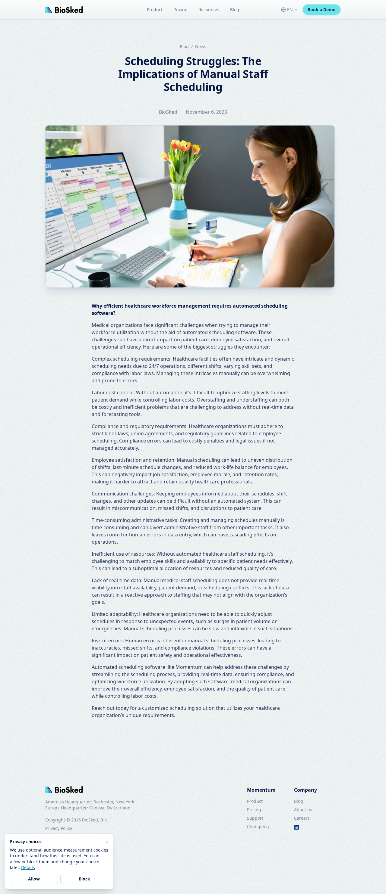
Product (155, 9)
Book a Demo (322, 9)
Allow (34, 879)
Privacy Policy (58, 828)
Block (84, 879)
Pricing (180, 9)
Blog (234, 9)
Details (28, 867)
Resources (208, 9)
